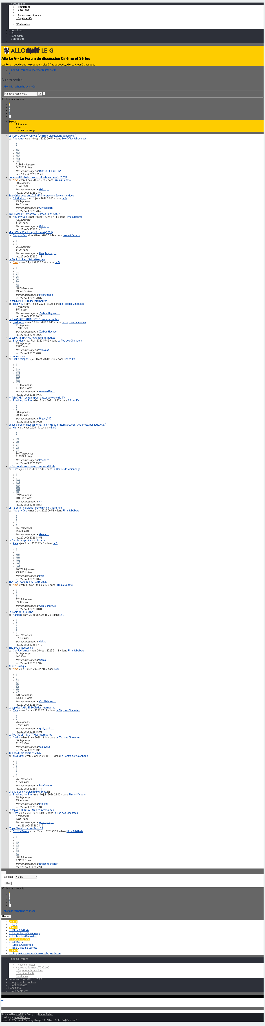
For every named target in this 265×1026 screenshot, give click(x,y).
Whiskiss (44, 350)
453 (18, 150)
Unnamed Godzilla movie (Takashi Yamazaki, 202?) (38, 177)
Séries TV (69, 359)
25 (17, 686)
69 (17, 439)
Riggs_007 (45, 418)
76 (17, 279)
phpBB (19, 1014)
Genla (42, 534)
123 (18, 379)
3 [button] (9, 110)
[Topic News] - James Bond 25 (26, 828)
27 (17, 692)
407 (18, 563)
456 (18, 158)
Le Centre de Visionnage (66, 469)
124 (18, 382)
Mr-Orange (45, 785)
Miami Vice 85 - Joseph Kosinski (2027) (31, 232)
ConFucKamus (47, 605)
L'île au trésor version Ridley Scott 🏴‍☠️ (29, 791)
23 (17, 680)
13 (17, 845)
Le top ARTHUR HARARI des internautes (31, 810)
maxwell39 (45, 391)
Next (15, 180)
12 (17, 842)
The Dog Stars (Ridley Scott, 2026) (28, 582)
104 (18, 489)
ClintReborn (19, 198)
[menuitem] (23, 6)
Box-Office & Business (74, 138)
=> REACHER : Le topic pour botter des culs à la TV (37, 397)
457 (18, 161)
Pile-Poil (43, 803)
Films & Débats (62, 180)
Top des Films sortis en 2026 (25, 753)
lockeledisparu (21, 359)
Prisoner (44, 460)
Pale (15, 543)
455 (18, 155)
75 (17, 276)
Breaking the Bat (22, 400)
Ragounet (18, 138)
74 (17, 273)
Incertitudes (46, 294)
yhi (41, 501)
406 (18, 560)
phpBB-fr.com (22, 1017)
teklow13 (18, 303)
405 (18, 557)
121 (18, 373)
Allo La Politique (18, 666)
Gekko (42, 189)
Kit (14, 427)
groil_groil (18, 322)
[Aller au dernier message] (63, 171)
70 (17, 442)
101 (18, 480)
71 (17, 444)
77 (17, 282)
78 (17, 285)
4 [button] (9, 113)
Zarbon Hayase (48, 313)
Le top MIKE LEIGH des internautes (28, 300)
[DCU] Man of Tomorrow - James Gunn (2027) (35, 214)
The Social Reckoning (21, 647)
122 (18, 376)
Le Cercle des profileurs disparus (27, 540)
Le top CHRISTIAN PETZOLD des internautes (34, 319)
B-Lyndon (18, 340)
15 (17, 851)
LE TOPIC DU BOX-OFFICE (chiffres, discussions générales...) (42, 135)
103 (18, 486)
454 (18, 153)
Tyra (15, 469)
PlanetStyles (45, 1014)
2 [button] (9, 107)
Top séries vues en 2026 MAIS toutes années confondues (41, 195)
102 (18, 483)
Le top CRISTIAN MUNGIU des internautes (32, 337)
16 (17, 854)
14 (17, 848)
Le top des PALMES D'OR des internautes (32, 707)
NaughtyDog (20, 216)
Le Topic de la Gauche (21, 612)
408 (18, 566)
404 (18, 555)
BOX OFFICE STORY (50, 171)
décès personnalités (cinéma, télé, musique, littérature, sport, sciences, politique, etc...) (57, 424)
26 (17, 689)
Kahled (17, 614)
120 (18, 370)
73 (17, 450)
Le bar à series (17, 356)
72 (17, 447)
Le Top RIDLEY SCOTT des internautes (30, 734)
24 (17, 683)
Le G (64, 198)
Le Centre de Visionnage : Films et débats (32, 466)
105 (18, 492)
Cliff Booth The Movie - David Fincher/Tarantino (36, 507)
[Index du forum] (28, 54)
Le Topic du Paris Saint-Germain (27, 259)
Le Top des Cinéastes (72, 303)
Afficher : (9, 876)
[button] (10, 116)
